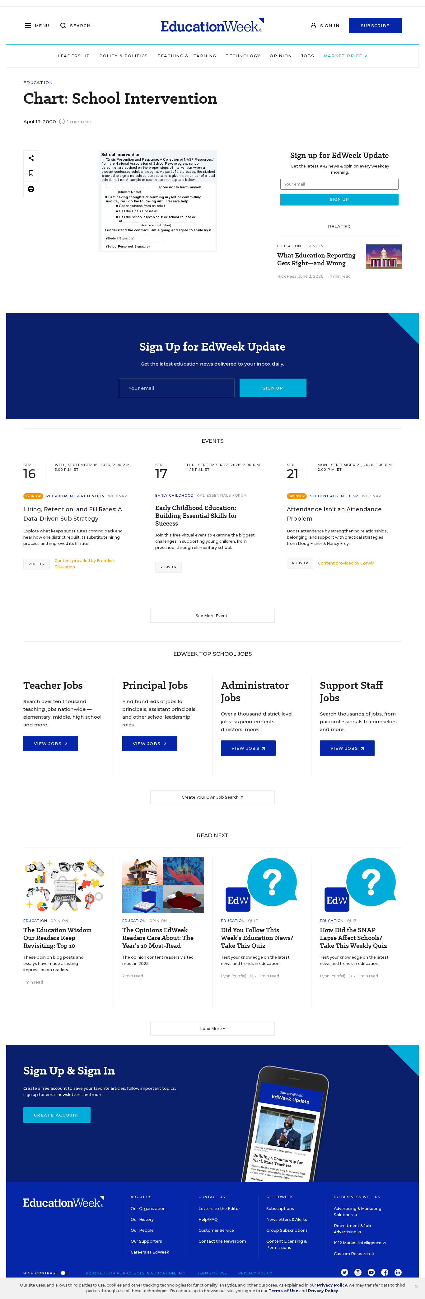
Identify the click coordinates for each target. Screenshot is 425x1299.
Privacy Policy (255, 1273)
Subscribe (375, 25)
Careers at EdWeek (150, 1252)
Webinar (118, 496)
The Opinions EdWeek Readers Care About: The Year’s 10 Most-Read (158, 938)
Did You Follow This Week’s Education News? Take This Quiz (257, 938)
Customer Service (216, 1230)
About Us (141, 1197)
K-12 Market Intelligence (358, 1242)
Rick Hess (287, 276)
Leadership (74, 55)
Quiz (253, 921)
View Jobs (48, 743)
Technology (243, 55)
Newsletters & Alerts (286, 1219)
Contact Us (211, 1197)
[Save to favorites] (31, 173)
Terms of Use (212, 1273)
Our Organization (148, 1208)
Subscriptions (280, 1208)
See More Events (213, 615)
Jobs (307, 55)
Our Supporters (146, 1241)
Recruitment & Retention (75, 496)
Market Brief (344, 55)
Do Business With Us (357, 1197)
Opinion (281, 55)
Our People (142, 1230)
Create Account (57, 1114)
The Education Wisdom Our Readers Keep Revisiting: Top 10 (57, 938)
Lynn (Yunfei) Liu (237, 976)
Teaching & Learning (187, 55)
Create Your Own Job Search (211, 797)
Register (36, 564)
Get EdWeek (279, 1197)
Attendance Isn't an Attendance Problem (334, 514)
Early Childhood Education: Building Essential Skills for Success (196, 515)
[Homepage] (212, 25)
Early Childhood (174, 495)
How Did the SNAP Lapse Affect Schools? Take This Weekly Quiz (353, 938)
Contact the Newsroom (222, 1241)
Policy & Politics (123, 55)
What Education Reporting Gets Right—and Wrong (316, 259)
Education (38, 82)
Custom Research (352, 1253)
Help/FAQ (208, 1219)
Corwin (367, 563)
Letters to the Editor (219, 1208)
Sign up (273, 387)
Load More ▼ (212, 1028)
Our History (142, 1219)
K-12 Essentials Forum (222, 495)
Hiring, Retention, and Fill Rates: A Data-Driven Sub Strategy (72, 514)
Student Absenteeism (334, 496)
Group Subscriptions (287, 1230)
